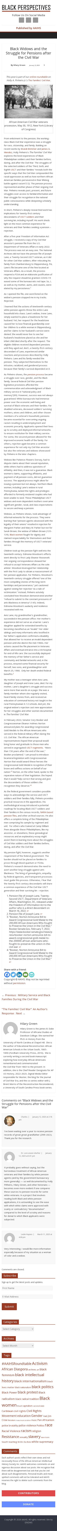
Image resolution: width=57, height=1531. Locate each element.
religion (36, 1431)
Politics (40, 1425)
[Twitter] (13, 974)
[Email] (25, 974)
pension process (35, 374)
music (34, 1420)
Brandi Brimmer (29, 148)
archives (32, 1369)
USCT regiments (34, 747)
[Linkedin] (19, 974)
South (5, 1441)
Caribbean (7, 1411)
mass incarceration (23, 1420)
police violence (27, 1425)
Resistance (10, 1436)
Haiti (45, 1416)
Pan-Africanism (45, 1420)
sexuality (24, 1437)
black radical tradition (27, 1399)
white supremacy (42, 1441)
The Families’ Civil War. (39, 80)
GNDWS (28, 1522)
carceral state (38, 1406)
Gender (37, 1415)
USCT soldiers (27, 216)
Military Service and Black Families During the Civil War (26, 997)
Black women (16, 534)
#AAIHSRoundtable (16, 1363)
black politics (42, 1386)
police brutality (10, 1425)
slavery (34, 1436)
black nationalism (23, 1387)
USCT (13, 169)
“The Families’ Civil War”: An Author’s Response (24, 1011)
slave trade (45, 1437)
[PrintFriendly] (31, 974)
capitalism (27, 1405)
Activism (40, 1363)
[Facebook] (7, 974)
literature (11, 1420)
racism (26, 1430)
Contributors (28, 1493)
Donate (28, 1504)
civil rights (20, 1411)
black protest (28, 1392)
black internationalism (30, 1381)
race (48, 1425)
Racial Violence (11, 1431)
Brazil (19, 1406)
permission (19, 983)
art (38, 1369)
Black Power (9, 1392)
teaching (13, 1441)
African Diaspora (15, 1369)
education (24, 1416)
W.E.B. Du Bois (24, 1442)
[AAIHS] (28, 4)
